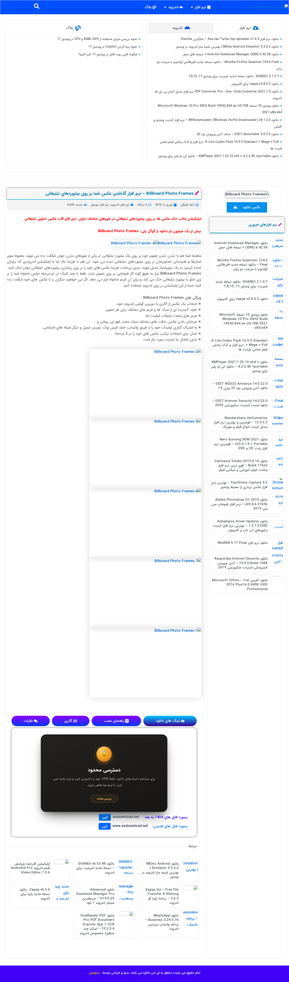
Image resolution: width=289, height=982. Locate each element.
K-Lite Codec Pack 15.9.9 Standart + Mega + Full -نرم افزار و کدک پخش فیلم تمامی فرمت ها (240, 345)
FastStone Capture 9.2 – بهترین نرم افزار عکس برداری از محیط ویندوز (240, 485)
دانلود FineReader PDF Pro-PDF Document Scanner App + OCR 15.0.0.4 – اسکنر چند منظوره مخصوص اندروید (97, 924)
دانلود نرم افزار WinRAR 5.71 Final (243, 543)
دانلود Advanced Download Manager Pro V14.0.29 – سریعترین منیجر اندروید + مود (95, 896)
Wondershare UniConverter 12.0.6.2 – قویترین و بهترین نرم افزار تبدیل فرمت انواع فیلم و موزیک (241, 422)
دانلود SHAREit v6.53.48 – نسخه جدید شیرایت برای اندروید (95, 868)
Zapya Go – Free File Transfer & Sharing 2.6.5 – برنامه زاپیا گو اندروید (162, 896)
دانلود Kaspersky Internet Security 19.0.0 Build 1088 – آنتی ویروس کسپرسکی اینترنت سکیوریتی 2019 (241, 563)
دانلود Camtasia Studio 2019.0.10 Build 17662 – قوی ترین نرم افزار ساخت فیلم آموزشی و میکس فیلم (241, 466)
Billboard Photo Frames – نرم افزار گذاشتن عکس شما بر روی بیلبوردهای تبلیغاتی (119, 193)
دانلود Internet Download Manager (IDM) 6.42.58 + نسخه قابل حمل (231, 54)
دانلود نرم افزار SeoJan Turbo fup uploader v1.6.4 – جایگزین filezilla (230, 39)
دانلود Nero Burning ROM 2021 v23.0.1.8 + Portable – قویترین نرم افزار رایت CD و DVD (241, 444)
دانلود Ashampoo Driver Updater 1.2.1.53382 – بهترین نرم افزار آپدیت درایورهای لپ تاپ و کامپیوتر (240, 526)
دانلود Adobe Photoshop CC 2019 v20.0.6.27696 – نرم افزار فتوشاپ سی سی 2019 (239, 504)
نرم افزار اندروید (119, 204)
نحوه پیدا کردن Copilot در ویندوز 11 (112, 46)
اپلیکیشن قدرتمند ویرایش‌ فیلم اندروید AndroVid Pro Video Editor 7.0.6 (30, 868)
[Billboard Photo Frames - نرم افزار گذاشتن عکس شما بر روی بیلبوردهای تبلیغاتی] (179, 243)
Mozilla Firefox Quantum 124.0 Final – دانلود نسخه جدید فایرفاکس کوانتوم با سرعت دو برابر (242, 265)
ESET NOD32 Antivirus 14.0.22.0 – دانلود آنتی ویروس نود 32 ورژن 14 (240, 386)
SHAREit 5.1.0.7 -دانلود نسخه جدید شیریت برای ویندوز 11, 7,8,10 (233, 76)
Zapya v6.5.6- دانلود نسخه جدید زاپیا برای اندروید (34, 894)
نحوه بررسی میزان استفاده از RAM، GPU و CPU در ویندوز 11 (97, 39)
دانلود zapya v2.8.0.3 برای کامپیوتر (255, 83)
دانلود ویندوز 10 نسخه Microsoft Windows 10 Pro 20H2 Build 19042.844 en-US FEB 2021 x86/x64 (243, 321)
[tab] (249, 28)
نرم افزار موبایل (100, 204)
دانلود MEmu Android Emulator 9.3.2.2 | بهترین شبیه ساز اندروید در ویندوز (227, 46)
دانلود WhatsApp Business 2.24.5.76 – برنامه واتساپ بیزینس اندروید (162, 922)
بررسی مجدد (104, 798)
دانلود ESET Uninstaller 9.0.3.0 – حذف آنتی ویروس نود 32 (237, 134)
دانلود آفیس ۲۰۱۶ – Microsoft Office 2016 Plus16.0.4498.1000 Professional (240, 585)
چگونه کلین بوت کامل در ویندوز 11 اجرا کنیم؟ (108, 54)
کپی (104, 817)
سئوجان (94, 972)
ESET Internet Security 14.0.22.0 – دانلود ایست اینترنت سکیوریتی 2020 (240, 403)
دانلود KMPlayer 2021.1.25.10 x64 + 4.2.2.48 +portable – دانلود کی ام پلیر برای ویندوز (218, 156)
